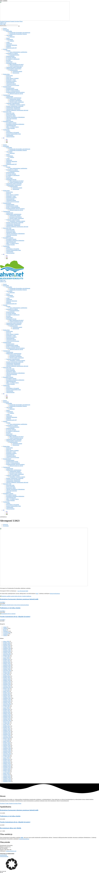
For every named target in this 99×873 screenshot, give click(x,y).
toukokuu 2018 (7, 776)
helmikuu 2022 (6, 716)
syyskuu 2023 (6, 690)
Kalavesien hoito (7, 111)
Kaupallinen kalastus (8, 121)
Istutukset (8, 120)
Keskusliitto (6, 29)
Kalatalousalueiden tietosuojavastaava (15, 92)
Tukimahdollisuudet (11, 125)
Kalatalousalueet (7, 86)
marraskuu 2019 (7, 753)
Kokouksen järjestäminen (15, 100)
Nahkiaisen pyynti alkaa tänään (10, 608)
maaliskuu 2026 (7, 648)
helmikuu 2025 (6, 666)
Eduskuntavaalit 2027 (11, 47)
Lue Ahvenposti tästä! (22, 591)
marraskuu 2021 (7, 720)
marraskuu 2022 (7, 703)
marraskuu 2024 (7, 670)
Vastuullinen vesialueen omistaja (17, 104)
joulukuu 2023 (6, 685)
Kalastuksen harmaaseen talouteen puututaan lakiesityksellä (19, 599)
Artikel (4, 627)
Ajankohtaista (9, 39)
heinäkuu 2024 (6, 676)
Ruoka (4, 629)
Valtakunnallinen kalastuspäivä (13, 68)
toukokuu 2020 (7, 745)
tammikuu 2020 (7, 751)
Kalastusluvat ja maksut (12, 53)
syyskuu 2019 (6, 756)
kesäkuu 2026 (6, 644)
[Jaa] (3, 871)
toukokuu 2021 (7, 728)
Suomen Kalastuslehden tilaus (13, 133)
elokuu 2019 (6, 758)
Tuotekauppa (6, 129)
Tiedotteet (5, 631)
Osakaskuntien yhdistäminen (13, 109)
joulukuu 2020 (6, 735)
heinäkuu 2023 (6, 692)
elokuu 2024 (6, 674)
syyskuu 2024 (6, 673)
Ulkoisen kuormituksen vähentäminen (15, 117)
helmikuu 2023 (6, 699)
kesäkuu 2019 (6, 760)
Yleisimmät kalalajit (17, 71)
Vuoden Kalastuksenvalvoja (16, 66)
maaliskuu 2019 (7, 764)
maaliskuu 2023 (7, 698)
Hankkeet (8, 46)
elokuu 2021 (6, 724)
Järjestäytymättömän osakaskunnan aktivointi (17, 110)
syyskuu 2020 (6, 740)
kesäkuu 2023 (6, 694)
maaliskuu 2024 (7, 681)
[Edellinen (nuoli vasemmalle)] (0, 872)
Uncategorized (6, 632)
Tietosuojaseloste (10, 136)
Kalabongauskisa (13, 70)
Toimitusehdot (9, 135)
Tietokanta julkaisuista (11, 45)
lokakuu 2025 (6, 655)
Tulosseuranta (15, 72)
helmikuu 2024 (6, 683)
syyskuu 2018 (6, 771)
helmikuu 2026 (6, 649)
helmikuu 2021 (6, 733)
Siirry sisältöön (3, 0)
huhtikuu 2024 (6, 680)
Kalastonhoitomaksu (14, 54)
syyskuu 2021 (6, 723)
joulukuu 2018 (6, 769)
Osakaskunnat (6, 95)
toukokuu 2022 (7, 712)
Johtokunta (12, 36)
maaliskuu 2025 (7, 665)
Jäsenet (8, 38)
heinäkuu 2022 (6, 709)
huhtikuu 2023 (6, 697)
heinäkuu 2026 (6, 642)
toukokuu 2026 (7, 645)
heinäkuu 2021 (6, 726)
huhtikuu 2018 (6, 777)
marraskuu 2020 (7, 737)
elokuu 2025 (6, 658)
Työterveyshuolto (10, 128)
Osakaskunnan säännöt (14, 99)
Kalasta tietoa (6, 74)
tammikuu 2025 (7, 667)
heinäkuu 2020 (6, 742)
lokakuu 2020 (6, 738)
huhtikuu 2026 (6, 647)
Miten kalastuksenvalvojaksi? (16, 64)
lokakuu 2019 (6, 755)
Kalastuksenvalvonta (11, 63)
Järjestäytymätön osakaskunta (16, 102)
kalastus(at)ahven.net (11, 851)
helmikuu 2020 (6, 749)
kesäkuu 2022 (6, 710)
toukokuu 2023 (7, 695)
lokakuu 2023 (6, 688)
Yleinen (5, 635)
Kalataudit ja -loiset (11, 79)
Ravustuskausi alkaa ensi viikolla (10, 828)
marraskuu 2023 (7, 687)
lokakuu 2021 (6, 721)
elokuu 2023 (6, 691)
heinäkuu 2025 (6, 659)
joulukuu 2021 (6, 719)
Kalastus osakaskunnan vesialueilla (14, 106)
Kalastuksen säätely (11, 115)
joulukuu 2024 (6, 669)
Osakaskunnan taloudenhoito (13, 107)
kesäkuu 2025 (6, 660)
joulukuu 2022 (6, 702)
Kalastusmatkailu (10, 56)
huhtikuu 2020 (6, 746)
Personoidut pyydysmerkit (12, 132)
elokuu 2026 (6, 641)
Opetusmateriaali (10, 82)
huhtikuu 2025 (6, 663)
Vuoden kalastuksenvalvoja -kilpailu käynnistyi (15, 616)
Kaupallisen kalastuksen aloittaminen (15, 124)
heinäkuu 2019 (6, 759)
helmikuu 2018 (6, 780)
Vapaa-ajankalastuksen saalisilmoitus (18, 52)
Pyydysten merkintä (11, 57)
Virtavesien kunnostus (11, 118)
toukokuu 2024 (7, 678)
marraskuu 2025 (7, 654)
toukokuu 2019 (7, 762)
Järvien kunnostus (10, 114)
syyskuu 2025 (6, 656)
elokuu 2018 (6, 773)
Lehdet (8, 42)
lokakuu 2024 (6, 672)
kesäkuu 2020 (6, 744)
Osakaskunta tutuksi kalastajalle (14, 67)
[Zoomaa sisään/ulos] (0, 871)
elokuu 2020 (6, 741)
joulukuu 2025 (6, 652)
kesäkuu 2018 (6, 774)
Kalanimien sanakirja (11, 81)
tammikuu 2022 (7, 717)
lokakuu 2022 (6, 705)
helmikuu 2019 (6, 766)
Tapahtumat (9, 43)
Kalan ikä (8, 77)
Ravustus (8, 60)
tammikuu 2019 (7, 767)
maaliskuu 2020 (7, 748)
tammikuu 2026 (7, 651)
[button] (49, 864)
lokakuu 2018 (6, 770)
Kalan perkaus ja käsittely (12, 78)
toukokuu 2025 (7, 662)
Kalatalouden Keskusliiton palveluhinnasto (19, 32)
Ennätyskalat (9, 61)
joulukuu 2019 (6, 752)
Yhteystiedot (9, 35)
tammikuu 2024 (7, 684)
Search (1, 25)
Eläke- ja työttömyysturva (12, 127)
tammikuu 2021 (7, 734)
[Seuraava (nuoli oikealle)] (2, 872)
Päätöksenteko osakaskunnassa (13, 97)
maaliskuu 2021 (7, 731)
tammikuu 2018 (7, 781)
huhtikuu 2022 (6, 713)
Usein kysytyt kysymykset (12, 85)
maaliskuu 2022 (7, 715)
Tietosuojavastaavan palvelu (16, 93)
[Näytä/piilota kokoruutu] (2, 871)
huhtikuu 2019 (6, 763)
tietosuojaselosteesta (55, 593)
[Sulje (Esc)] (5, 871)
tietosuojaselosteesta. (24, 839)
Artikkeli (5, 628)
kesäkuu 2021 (6, 727)
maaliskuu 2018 (7, 778)
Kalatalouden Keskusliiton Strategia (18, 34)
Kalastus (5, 49)
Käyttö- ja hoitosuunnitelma (13, 90)
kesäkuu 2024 (6, 677)
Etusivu (5, 28)
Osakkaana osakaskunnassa (13, 103)
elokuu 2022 (6, 708)
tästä (37, 593)
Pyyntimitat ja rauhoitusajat (12, 59)
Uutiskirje (11, 41)
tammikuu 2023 (7, 701)
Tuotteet (8, 131)
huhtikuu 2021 (6, 730)
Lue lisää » (2, 602)
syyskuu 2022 (6, 706)
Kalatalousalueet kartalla (12, 89)
